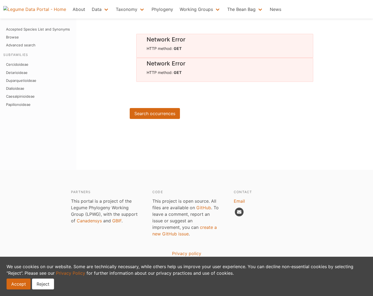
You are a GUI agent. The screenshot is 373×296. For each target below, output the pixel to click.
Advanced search (20, 45)
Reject (43, 284)
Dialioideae (15, 88)
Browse (12, 37)
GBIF (117, 220)
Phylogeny (162, 9)
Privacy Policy (70, 273)
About (79, 9)
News (275, 9)
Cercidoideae (17, 64)
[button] (100, 9)
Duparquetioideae (21, 80)
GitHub (203, 207)
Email (239, 201)
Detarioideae (17, 72)
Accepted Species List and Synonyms (38, 29)
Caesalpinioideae (20, 96)
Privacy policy (186, 253)
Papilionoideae (18, 104)
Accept (18, 284)
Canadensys (89, 220)
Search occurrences (154, 113)
